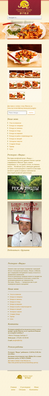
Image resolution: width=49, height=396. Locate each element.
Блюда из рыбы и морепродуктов (20, 136)
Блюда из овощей (15, 139)
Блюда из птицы (15, 131)
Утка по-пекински (15, 123)
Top (44, 391)
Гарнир (11, 146)
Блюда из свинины (15, 128)
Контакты (33, 390)
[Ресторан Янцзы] (24, 7)
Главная (13, 387)
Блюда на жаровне (15, 133)
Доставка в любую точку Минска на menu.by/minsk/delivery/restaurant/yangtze (22, 107)
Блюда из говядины (16, 125)
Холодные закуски (15, 141)
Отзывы (22, 390)
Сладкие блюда (14, 144)
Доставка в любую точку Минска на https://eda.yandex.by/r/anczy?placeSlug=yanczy (23, 361)
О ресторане (25, 387)
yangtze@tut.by (17, 340)
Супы (11, 149)
